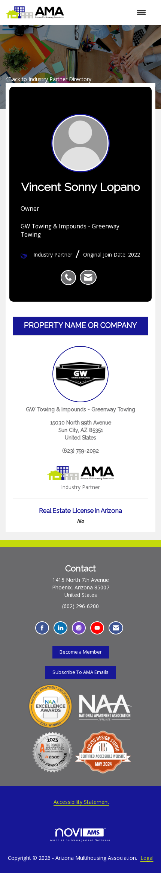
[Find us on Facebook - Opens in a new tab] (42, 627)
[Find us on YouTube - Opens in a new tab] (97, 627)
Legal (147, 857)
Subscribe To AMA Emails (80, 672)
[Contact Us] (116, 627)
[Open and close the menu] (109, 12)
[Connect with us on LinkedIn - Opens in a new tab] (60, 627)
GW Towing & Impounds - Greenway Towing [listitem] (80, 409)
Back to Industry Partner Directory (49, 79)
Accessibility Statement (81, 801)
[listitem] (70, 273)
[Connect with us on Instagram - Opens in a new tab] (79, 627)
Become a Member (81, 652)
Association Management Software (80, 840)
